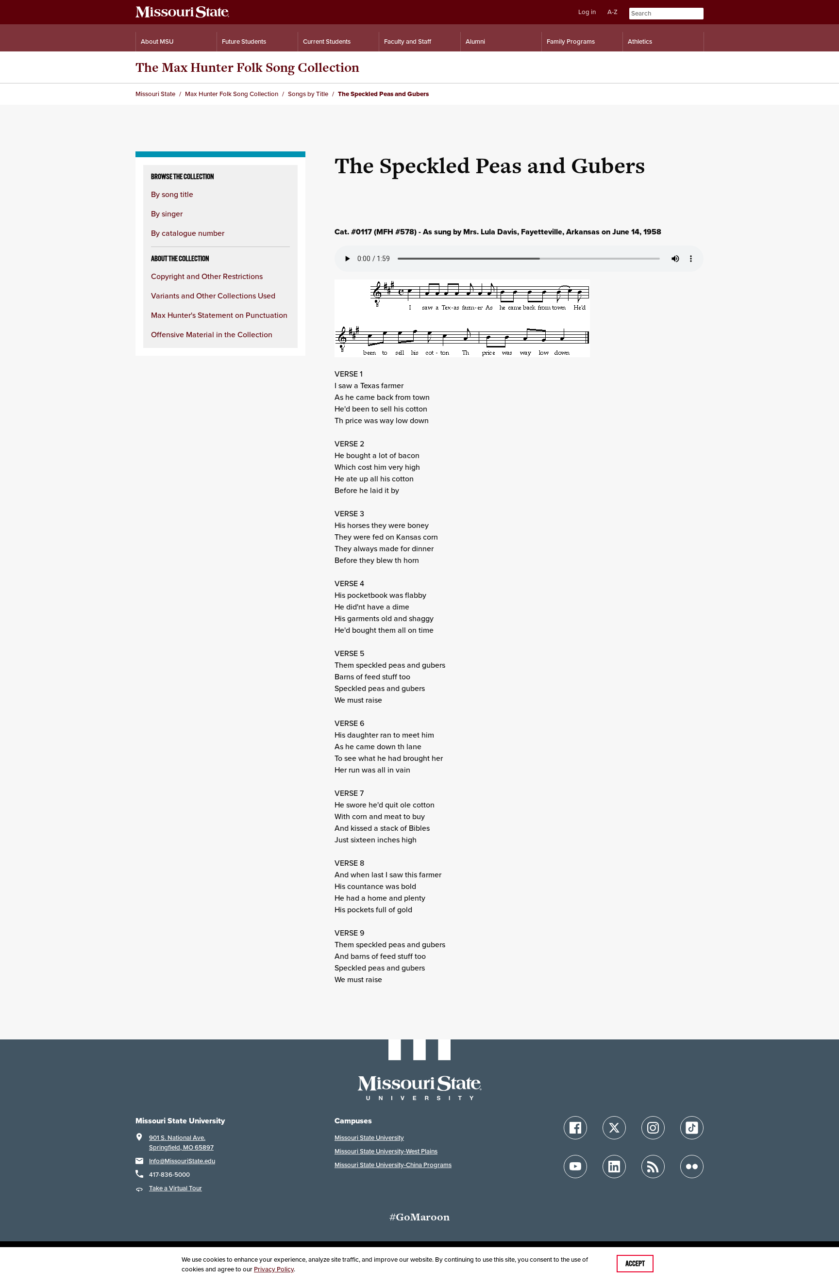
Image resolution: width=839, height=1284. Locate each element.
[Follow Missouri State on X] (614, 1127)
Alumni (475, 41)
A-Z (612, 11)
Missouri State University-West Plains (386, 1151)
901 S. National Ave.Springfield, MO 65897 (181, 1142)
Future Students (244, 41)
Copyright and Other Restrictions (207, 276)
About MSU (157, 41)
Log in (587, 11)
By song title (172, 194)
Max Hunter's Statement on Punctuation (219, 315)
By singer (167, 213)
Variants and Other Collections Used (213, 295)
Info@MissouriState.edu (182, 1161)
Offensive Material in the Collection (211, 334)
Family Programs (571, 41)
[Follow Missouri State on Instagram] (653, 1127)
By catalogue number (187, 233)
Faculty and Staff (407, 41)
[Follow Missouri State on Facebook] (575, 1127)
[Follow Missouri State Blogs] (653, 1166)
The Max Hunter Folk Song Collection (247, 67)
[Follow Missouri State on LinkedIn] (614, 1166)
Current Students (327, 41)
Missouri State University (369, 1137)
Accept (635, 1263)
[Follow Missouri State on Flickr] (692, 1166)
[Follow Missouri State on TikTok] (692, 1127)
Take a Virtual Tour (175, 1188)
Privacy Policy (274, 1269)
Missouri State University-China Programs (393, 1164)
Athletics (640, 41)
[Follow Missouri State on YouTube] (575, 1166)
